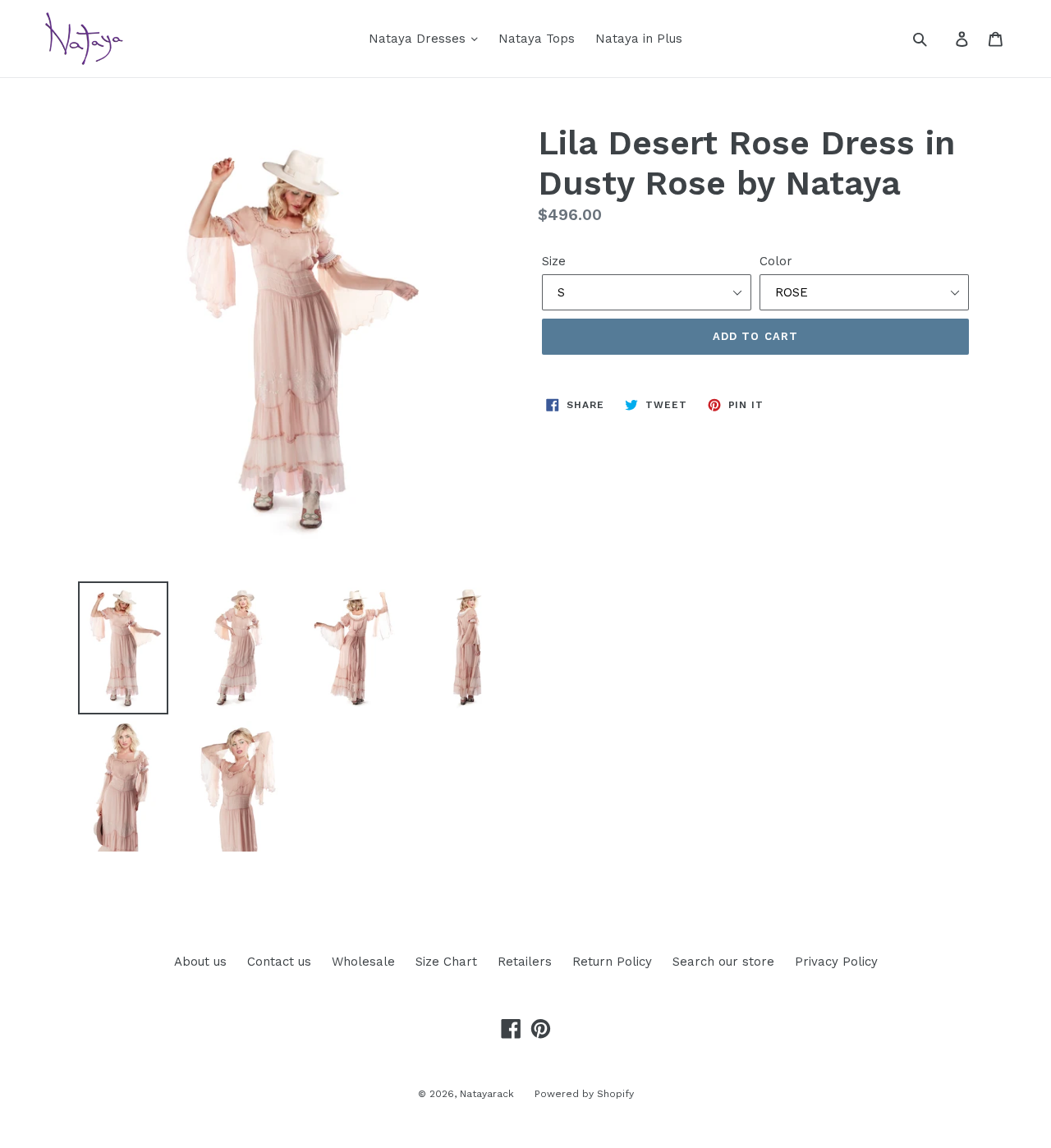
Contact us (279, 961)
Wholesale (363, 961)
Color (776, 261)
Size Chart (446, 961)
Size (554, 261)
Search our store (723, 961)
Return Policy (612, 961)
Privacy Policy (836, 961)
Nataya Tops (536, 38)
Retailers (525, 961)
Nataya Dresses (419, 38)
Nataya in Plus (638, 38)
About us (200, 961)
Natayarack (487, 1094)
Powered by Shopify (584, 1094)
